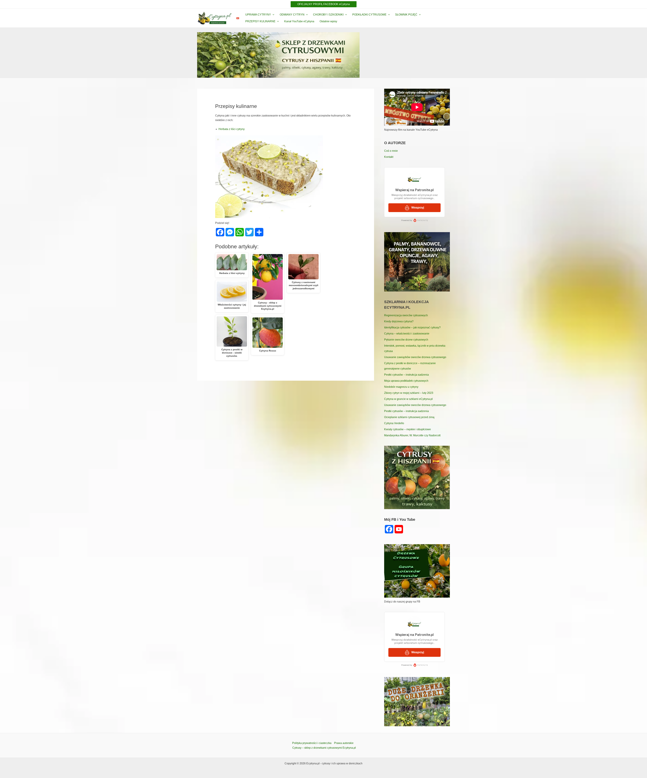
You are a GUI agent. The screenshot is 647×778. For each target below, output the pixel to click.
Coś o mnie (391, 150)
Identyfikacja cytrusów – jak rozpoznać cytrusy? (412, 327)
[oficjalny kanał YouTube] (237, 18)
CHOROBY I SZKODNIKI (328, 14)
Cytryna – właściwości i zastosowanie (406, 333)
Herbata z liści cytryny (232, 129)
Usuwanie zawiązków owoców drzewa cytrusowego (415, 357)
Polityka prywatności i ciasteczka (311, 743)
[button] (324, 4)
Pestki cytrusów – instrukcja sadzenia (406, 374)
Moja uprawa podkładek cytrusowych (406, 380)
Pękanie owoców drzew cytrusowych (406, 339)
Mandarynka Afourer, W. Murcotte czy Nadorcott (412, 435)
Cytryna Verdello (394, 423)
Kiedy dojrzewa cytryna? (398, 321)
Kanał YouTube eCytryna (299, 21)
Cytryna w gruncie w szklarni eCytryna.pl (408, 399)
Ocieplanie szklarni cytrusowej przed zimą (409, 417)
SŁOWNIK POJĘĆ (406, 14)
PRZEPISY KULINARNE (260, 21)
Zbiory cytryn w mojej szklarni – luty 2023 (408, 392)
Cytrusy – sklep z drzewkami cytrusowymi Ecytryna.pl (324, 747)
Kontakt (388, 156)
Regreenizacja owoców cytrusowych (406, 315)
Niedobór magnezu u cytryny (401, 386)
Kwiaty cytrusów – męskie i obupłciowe (407, 429)
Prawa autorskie (343, 743)
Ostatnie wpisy (328, 21)
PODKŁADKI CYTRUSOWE (369, 14)
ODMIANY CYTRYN (292, 14)
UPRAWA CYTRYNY (258, 14)
